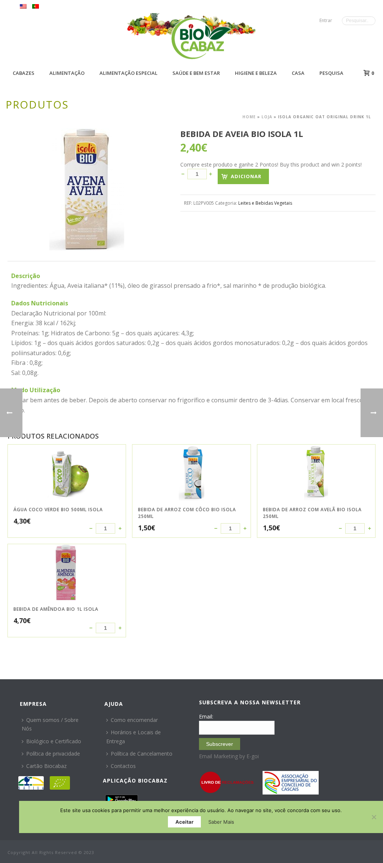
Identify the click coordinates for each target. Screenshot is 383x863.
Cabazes (23, 73)
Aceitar (184, 822)
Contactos (123, 765)
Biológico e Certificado (53, 741)
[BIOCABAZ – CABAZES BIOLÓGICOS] (201, 38)
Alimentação (67, 73)
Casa (298, 73)
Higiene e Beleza (256, 73)
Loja (266, 116)
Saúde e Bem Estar (196, 73)
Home (249, 116)
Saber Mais (221, 822)
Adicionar (246, 176)
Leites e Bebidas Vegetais (265, 203)
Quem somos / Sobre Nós (50, 724)
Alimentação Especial (128, 73)
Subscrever (219, 744)
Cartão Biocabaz (46, 765)
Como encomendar (134, 719)
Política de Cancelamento (141, 753)
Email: (206, 716)
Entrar (325, 20)
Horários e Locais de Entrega (133, 736)
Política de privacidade (53, 753)
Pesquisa (331, 73)
